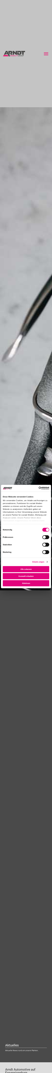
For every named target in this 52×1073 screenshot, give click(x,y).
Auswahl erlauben (26, 576)
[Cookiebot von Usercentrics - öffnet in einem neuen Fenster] (38, 488)
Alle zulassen (26, 569)
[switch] (45, 537)
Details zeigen (38, 562)
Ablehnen (26, 583)
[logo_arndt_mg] (14, 52)
